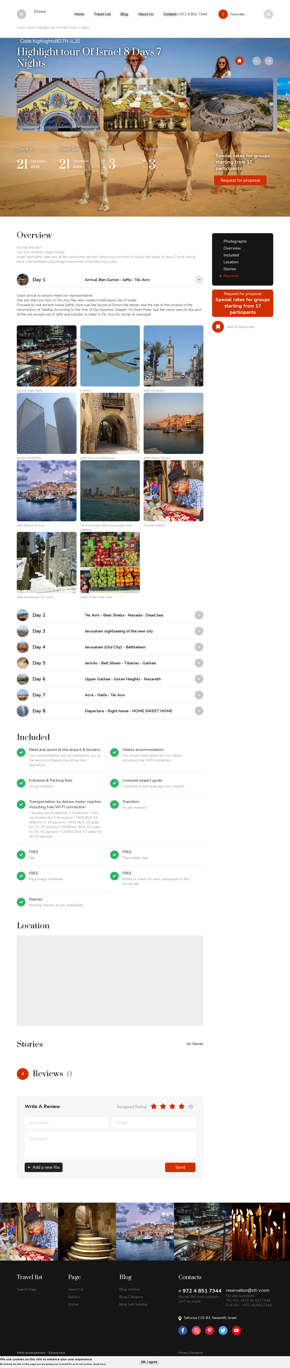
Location (231, 262)
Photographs (235, 241)
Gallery (74, 1297)
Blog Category (131, 1297)
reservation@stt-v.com (247, 1290)
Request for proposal (240, 180)
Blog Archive (129, 1289)
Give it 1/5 (153, 1106)
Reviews (231, 275)
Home (21, 28)
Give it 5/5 (191, 1106)
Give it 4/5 (181, 1106)
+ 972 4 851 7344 (200, 1290)
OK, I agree (149, 1362)
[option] (58, 104)
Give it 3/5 (172, 1106)
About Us (75, 1289)
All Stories (194, 1043)
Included (231, 255)
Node (31, 28)
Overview (232, 248)
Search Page (27, 1289)
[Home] (40, 14)
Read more (99, 1364)
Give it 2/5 (163, 1106)
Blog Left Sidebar (133, 1304)
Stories (230, 269)
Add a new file (46, 1167)
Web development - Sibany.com (41, 1353)
